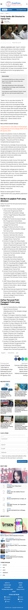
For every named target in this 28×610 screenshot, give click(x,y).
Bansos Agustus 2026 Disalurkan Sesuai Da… (12, 535)
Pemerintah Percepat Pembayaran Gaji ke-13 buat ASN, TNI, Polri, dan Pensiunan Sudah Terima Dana (14, 93)
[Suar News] (14, 4)
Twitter (21, 597)
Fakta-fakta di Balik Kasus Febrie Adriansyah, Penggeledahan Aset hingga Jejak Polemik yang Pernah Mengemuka (13, 87)
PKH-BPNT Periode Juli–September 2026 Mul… (16, 505)
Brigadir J (3, 352)
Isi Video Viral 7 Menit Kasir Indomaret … (14, 486)
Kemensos (5, 572)
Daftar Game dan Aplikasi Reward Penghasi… (15, 492)
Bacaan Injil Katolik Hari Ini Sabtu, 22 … (16, 499)
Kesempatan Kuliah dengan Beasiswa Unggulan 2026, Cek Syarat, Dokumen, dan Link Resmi (6, 394)
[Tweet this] (19, 359)
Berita (8, 503)
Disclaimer (7, 587)
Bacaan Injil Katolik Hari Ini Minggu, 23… (16, 511)
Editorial (9, 497)
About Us (7, 582)
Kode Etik (20, 587)
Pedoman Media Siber (7, 589)
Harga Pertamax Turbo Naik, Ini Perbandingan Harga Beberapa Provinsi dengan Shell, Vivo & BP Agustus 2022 (14, 129)
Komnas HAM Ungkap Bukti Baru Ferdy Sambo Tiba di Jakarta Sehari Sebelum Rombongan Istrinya (21, 369)
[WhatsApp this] (25, 359)
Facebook (8, 597)
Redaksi (20, 582)
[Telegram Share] (22, 359)
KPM (4, 575)
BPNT (5, 534)
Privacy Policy (20, 589)
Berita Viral (9, 484)
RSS (21, 601)
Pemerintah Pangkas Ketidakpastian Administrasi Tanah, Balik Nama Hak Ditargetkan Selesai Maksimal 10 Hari (21, 426)
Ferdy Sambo (11, 352)
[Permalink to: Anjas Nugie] (2, 22)
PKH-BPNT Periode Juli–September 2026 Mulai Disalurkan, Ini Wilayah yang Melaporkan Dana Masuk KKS (7, 410)
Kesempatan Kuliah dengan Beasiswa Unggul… (15, 540)
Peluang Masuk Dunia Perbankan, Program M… (14, 557)
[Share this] (15, 359)
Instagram (8, 599)
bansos (5, 565)
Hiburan (9, 490)
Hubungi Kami (7, 585)
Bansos (2, 534)
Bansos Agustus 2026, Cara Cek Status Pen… (16, 546)
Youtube (21, 599)
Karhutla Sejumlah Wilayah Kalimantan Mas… (16, 551)
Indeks (14, 591)
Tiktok (8, 601)
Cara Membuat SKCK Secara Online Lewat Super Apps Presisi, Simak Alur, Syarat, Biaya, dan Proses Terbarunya (13, 81)
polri (17, 352)
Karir (20, 585)
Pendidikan (11, 538)
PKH (4, 567)
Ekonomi (7, 555)
